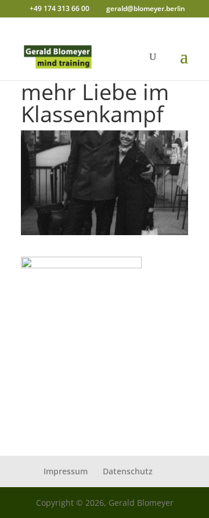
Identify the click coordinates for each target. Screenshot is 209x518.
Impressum (66, 471)
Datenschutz (128, 471)
